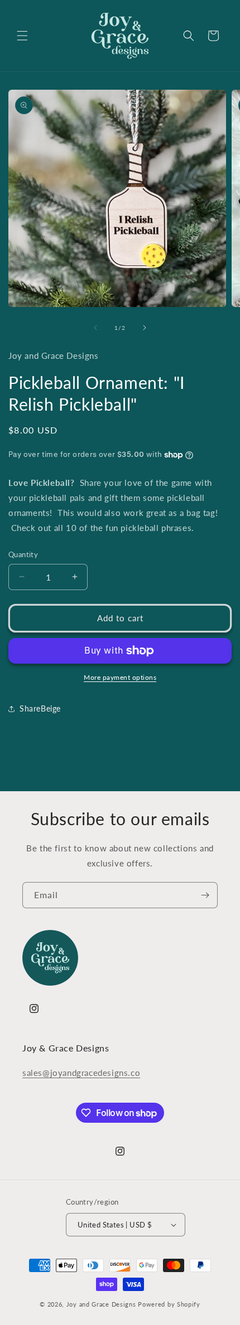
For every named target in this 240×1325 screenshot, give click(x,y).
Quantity (23, 554)
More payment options (120, 677)
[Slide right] (144, 327)
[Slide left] (95, 327)
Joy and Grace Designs (101, 1304)
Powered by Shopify (169, 1304)
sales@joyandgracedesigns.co (81, 1073)
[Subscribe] (205, 895)
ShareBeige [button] (40, 708)
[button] (22, 35)
